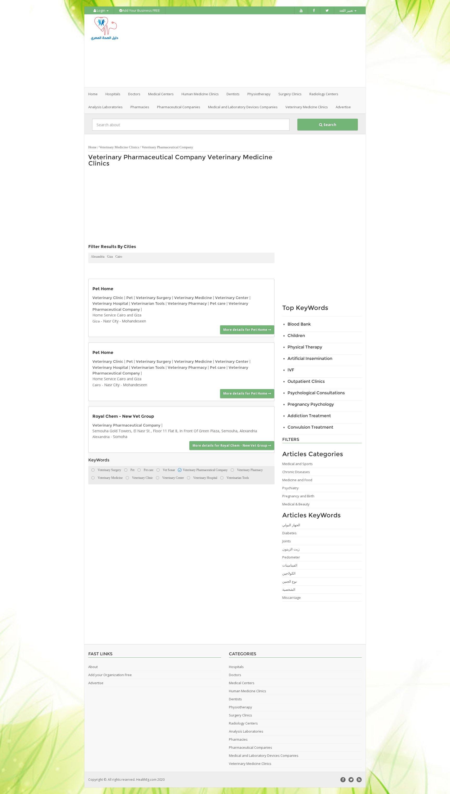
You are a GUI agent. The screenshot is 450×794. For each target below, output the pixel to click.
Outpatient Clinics (306, 381)
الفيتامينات (289, 565)
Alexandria (97, 256)
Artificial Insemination (310, 358)
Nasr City (110, 321)
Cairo (118, 256)
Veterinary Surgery (153, 297)
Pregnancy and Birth (298, 496)
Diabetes (289, 533)
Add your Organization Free (110, 674)
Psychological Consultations (316, 392)
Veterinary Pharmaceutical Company (167, 147)
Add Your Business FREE (141, 10)
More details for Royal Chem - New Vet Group (230, 445)
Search (329, 124)
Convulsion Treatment (310, 427)
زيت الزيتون (290, 549)
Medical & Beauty (296, 504)
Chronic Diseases (296, 471)
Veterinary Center (231, 297)
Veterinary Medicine (193, 297)
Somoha (120, 436)
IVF (291, 369)
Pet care (218, 303)
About (93, 666)
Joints (286, 541)
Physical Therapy (305, 347)
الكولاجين (289, 573)
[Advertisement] (254, 50)
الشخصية (288, 589)
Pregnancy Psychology (311, 404)
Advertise (343, 107)
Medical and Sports (297, 463)
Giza (110, 256)
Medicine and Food (297, 480)
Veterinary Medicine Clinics (119, 147)
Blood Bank (299, 324)
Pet (129, 297)
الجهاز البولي (291, 525)
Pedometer (291, 557)
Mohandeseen (134, 321)
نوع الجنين (289, 581)
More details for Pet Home (245, 329)
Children (296, 335)
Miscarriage (291, 597)
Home (93, 94)
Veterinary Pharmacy (187, 303)
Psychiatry (290, 488)
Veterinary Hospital (110, 303)
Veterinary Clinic (107, 297)
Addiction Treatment (309, 415)
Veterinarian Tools (148, 303)
